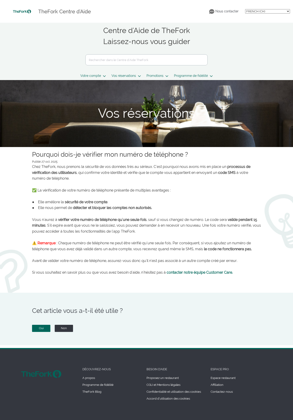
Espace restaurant (223, 378)
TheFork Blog (91, 391)
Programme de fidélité (98, 385)
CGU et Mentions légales (163, 385)
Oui (41, 328)
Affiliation (217, 385)
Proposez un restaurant (162, 378)
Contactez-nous (222, 391)
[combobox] (146, 59)
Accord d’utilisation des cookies (168, 398)
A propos (88, 378)
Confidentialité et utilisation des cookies (173, 391)
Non (64, 328)
